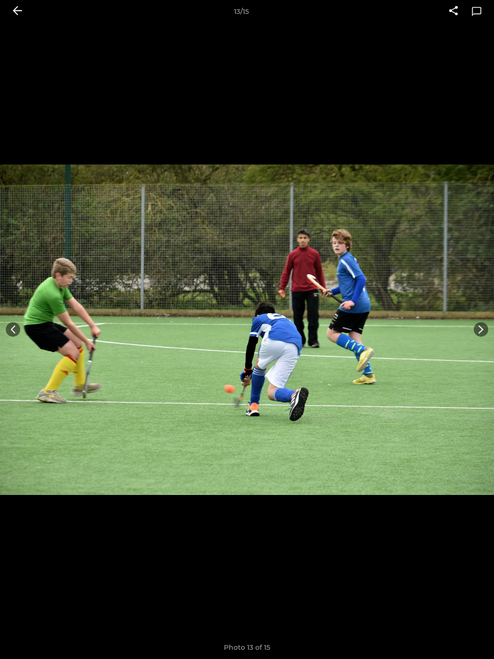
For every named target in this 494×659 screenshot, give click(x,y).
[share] (453, 11)
